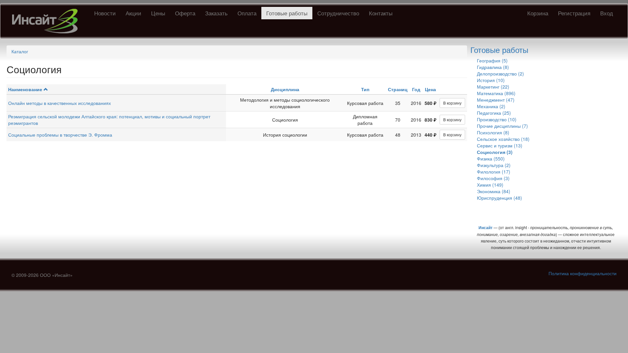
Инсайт (486, 227)
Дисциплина (285, 89)
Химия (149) (490, 184)
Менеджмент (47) (496, 99)
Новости (105, 13)
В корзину (452, 103)
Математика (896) (496, 93)
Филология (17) (493, 171)
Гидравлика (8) (493, 67)
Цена (430, 89)
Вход (606, 13)
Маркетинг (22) (493, 86)
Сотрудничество (338, 13)
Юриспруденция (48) (499, 197)
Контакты (380, 13)
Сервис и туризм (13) (499, 145)
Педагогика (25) (494, 112)
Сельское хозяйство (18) (503, 139)
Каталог (19, 51)
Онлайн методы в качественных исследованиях (59, 103)
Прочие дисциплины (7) (502, 126)
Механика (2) (491, 106)
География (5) (492, 60)
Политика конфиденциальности (583, 273)
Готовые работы (286, 13)
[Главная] (47, 21)
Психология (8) (493, 132)
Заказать (216, 13)
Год (416, 89)
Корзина (537, 13)
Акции (133, 13)
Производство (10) (496, 119)
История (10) (491, 80)
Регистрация (574, 13)
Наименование (25, 89)
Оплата (246, 13)
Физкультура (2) (494, 165)
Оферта (185, 13)
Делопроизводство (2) (500, 73)
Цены (158, 13)
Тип (365, 89)
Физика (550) (491, 158)
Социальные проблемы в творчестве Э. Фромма (60, 134)
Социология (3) (495, 152)
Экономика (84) (493, 191)
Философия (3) (493, 178)
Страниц (398, 89)
